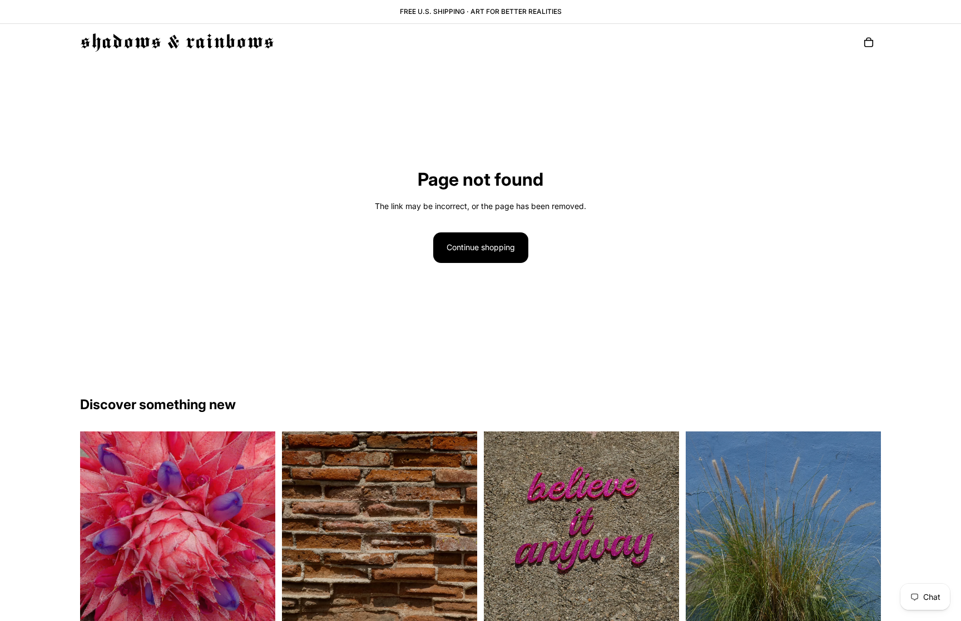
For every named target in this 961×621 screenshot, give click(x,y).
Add (267, 609)
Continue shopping (481, 247)
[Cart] (868, 42)
